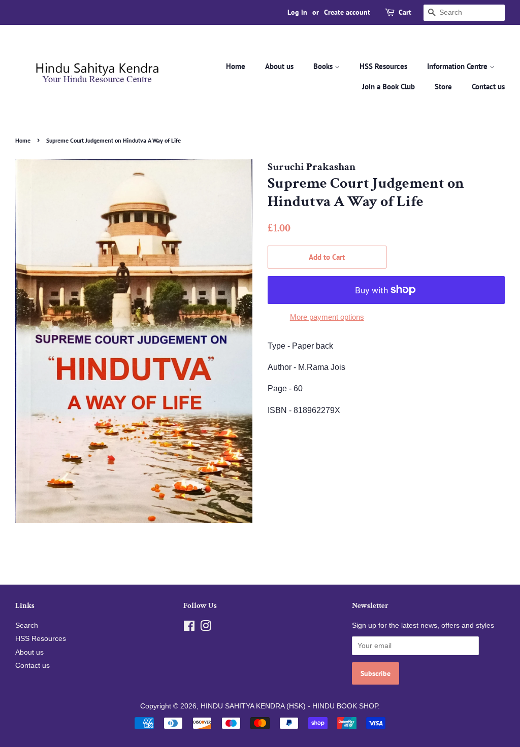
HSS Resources (383, 66)
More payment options (327, 317)
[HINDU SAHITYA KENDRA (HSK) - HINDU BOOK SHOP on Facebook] (189, 628)
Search (26, 625)
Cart (405, 12)
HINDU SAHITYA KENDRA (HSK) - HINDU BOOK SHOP (289, 706)
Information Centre (458, 66)
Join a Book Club (388, 86)
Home (235, 66)
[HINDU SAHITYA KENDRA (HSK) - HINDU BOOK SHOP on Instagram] (205, 628)
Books (324, 66)
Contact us (488, 86)
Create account (347, 12)
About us (279, 66)
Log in (297, 12)
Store (443, 86)
